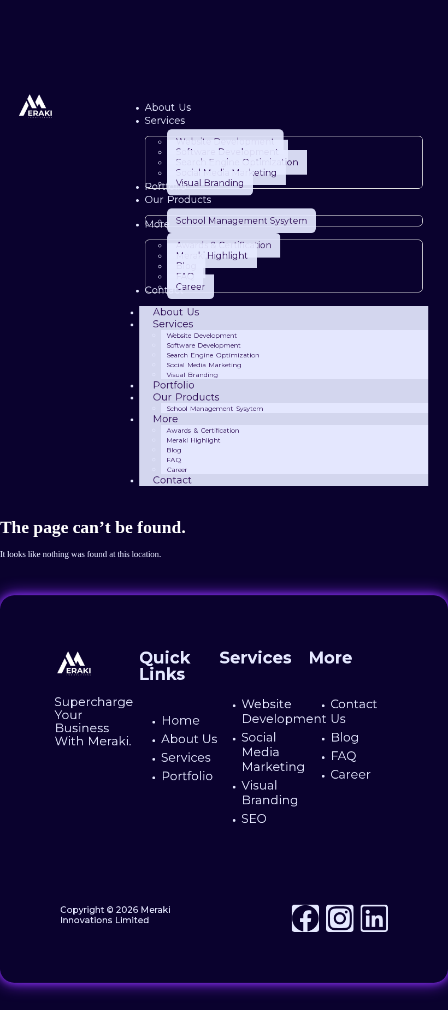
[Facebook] (305, 918)
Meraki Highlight (194, 440)
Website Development (202, 335)
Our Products (186, 397)
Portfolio (173, 385)
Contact (172, 480)
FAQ (174, 460)
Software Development (204, 345)
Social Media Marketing (204, 365)
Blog (174, 450)
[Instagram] (339, 918)
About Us (176, 312)
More (165, 419)
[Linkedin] (374, 918)
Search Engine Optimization (213, 355)
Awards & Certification (203, 430)
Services (173, 324)
